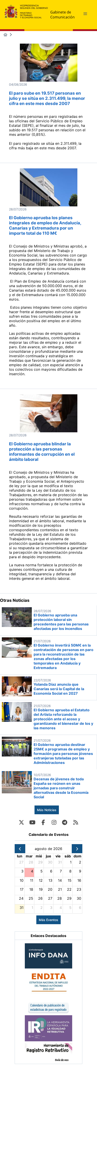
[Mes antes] (20, 848)
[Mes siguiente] (77, 848)
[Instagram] (54, 822)
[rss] (75, 822)
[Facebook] (43, 822)
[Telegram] (65, 822)
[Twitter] (21, 822)
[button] (85, 13)
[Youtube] (32, 822)
